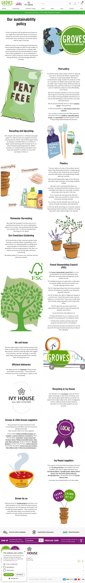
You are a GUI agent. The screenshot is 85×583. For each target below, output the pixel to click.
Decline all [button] (19, 574)
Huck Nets (19, 438)
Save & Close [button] (8, 574)
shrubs (50, 117)
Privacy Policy (43, 579)
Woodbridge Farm (53, 475)
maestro (75, 579)
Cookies (50, 579)
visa (83, 579)
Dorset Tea (54, 473)
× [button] (24, 551)
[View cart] (82, 3)
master (79, 579)
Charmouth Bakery (53, 471)
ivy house (29, 3)
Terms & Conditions (34, 579)
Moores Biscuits (14, 442)
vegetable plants (73, 115)
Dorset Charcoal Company (28, 446)
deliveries (23, 369)
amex (64, 579)
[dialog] (14, 565)
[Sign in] (75, 3)
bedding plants (22, 503)
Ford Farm (62, 473)
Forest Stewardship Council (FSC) (62, 272)
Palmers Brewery (31, 444)
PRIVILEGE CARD (52, 540)
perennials (59, 117)
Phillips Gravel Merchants (24, 440)
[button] (14, 578)
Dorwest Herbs (11, 440)
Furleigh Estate (65, 471)
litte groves (18, 3)
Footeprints (29, 436)
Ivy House (65, 394)
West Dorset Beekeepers (28, 448)
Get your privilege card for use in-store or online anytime (69, 540)
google (71, 579)
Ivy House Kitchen (58, 467)
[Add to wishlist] (78, 3)
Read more (15, 560)
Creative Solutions (18, 436)
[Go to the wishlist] (78, 3)
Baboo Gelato (75, 471)
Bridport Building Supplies (24, 434)
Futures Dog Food (29, 438)
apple (68, 579)
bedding (64, 115)
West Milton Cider (12, 448)
